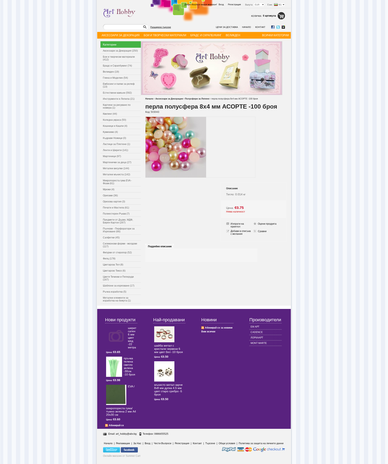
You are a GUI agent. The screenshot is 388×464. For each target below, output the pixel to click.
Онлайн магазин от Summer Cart (121, 455)
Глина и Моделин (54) (115, 77)
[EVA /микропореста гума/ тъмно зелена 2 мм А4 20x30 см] (116, 395)
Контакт (260, 27)
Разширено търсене (160, 27)
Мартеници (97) (112, 156)
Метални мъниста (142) (116, 174)
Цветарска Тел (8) (113, 264)
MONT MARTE (259, 343)
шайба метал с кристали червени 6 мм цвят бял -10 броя (168, 349)
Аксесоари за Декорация (169, 98)
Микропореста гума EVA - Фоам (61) (117, 182)
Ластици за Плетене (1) (116, 144)
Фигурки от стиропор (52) (117, 252)
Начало (246, 27)
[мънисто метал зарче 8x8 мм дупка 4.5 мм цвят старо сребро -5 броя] (164, 371)
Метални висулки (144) (116, 168)
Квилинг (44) (110, 113)
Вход (221, 4)
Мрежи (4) (108, 189)
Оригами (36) (110, 195)
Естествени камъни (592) (117, 92)
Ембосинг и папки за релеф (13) (119, 85)
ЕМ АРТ (255, 326)
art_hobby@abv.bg (126, 433)
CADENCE (257, 332)
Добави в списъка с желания (241, 232)
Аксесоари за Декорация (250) (120, 50)
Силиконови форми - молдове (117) (120, 245)
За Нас (137, 443)
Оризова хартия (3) (114, 201)
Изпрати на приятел (237, 225)
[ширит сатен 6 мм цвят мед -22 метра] (116, 336)
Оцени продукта (267, 223)
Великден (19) (111, 71)
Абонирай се (116, 425)
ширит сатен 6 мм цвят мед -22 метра (132, 337)
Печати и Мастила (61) (116, 207)
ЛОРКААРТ (257, 337)
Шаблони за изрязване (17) (118, 285)
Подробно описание (160, 246)
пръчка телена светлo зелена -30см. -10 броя (129, 366)
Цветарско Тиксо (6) (114, 270)
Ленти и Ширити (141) (115, 150)
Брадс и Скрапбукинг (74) (117, 65)
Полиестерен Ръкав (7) (116, 213)
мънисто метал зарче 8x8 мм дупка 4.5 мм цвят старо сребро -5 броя (168, 389)
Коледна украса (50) (114, 119)
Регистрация (234, 4)
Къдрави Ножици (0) (114, 138)
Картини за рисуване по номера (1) (117, 106)
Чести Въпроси (162, 443)
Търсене (210, 443)
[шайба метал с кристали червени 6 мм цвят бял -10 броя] (164, 334)
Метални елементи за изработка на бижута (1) (117, 299)
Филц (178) (109, 258)
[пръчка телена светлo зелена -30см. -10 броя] (114, 367)
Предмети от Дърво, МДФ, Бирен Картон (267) (118, 221)
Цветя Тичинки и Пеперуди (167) (118, 278)
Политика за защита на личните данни (261, 443)
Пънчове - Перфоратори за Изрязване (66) (119, 230)
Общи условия (227, 443)
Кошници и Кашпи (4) (115, 126)
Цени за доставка (227, 27)
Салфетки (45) (111, 237)
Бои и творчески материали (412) (119, 58)
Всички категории (275, 35)
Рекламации (123, 443)
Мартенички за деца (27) (117, 162)
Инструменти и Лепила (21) (119, 98)
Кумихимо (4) (110, 132)
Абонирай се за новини (218, 327)
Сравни (262, 231)
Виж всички (208, 331)
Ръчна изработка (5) (114, 291)
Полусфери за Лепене (197, 98)
